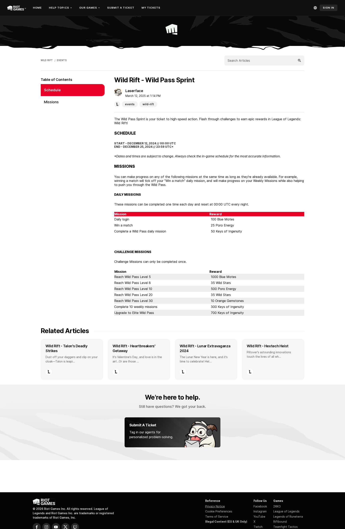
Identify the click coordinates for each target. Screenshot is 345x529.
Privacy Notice (215, 506)
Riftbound (280, 521)
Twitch (258, 526)
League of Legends (286, 511)
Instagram (260, 511)
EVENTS (62, 60)
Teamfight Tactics (285, 526)
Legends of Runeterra (288, 516)
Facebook (260, 506)
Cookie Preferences (218, 511)
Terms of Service (216, 516)
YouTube (259, 516)
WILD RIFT (47, 60)
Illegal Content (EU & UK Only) (226, 521)
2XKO (277, 506)
